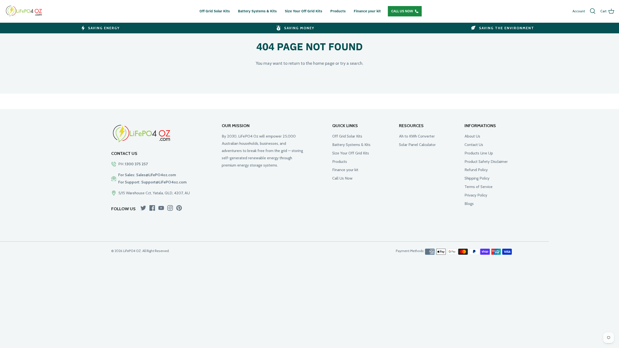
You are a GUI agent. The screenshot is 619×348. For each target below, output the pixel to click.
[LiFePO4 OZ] (24, 11)
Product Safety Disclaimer (486, 161)
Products (338, 11)
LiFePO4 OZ (132, 251)
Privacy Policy (475, 195)
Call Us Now (402, 11)
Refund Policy (476, 169)
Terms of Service (478, 186)
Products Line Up (478, 153)
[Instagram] (170, 208)
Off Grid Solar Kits (214, 11)
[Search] (593, 11)
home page (323, 63)
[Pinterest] (179, 208)
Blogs (469, 203)
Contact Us (473, 144)
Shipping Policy (476, 178)
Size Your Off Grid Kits (303, 11)
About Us (472, 136)
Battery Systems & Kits (257, 11)
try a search (351, 63)
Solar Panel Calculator (417, 144)
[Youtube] (161, 208)
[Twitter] (143, 208)
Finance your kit (367, 11)
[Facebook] (152, 208)
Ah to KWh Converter (417, 136)
